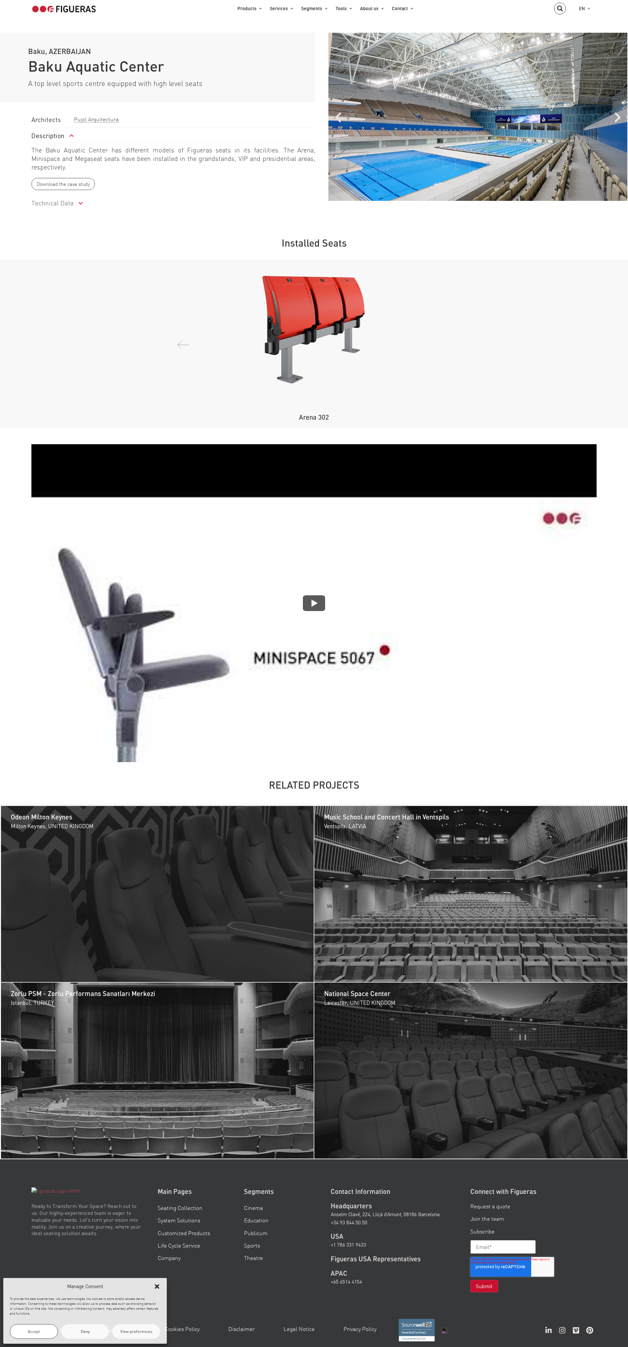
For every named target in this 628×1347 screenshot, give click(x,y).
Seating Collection (180, 1208)
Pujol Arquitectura (96, 119)
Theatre (253, 1257)
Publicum (256, 1233)
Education (256, 1220)
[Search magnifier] (560, 8)
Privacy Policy (359, 1328)
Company (169, 1257)
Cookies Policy (182, 1328)
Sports (252, 1245)
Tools (341, 8)
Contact (400, 8)
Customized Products (184, 1233)
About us (369, 8)
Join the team (487, 1219)
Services (279, 8)
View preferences (136, 1331)
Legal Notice (299, 1328)
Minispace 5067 (314, 417)
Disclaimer (241, 1328)
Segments (311, 8)
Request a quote (490, 1206)
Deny (85, 1331)
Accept (34, 1331)
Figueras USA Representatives (376, 1259)
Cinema (253, 1208)
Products (246, 8)
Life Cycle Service (179, 1245)
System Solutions (179, 1220)
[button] (157, 1286)
